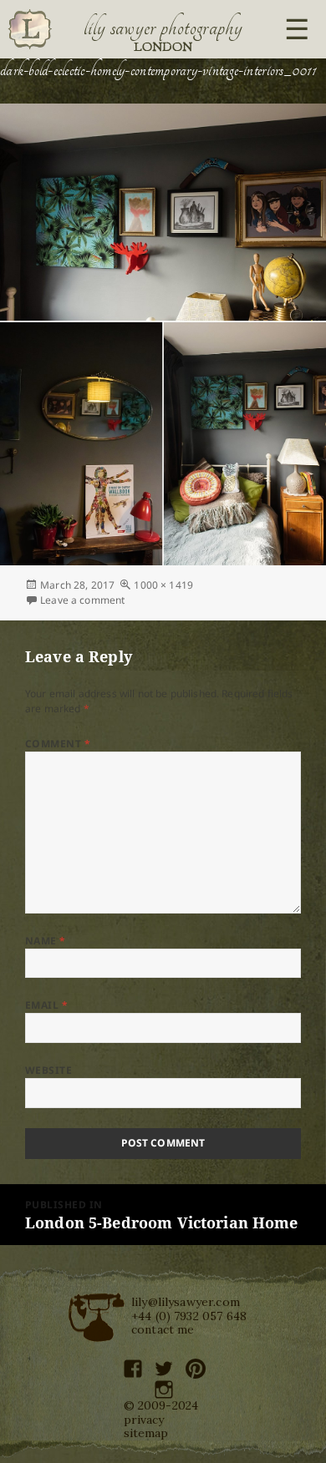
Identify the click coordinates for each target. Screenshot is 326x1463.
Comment (57, 744)
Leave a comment (82, 600)
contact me (163, 1329)
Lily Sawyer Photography (163, 28)
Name (45, 941)
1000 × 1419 (163, 585)
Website (48, 1070)
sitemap (146, 1432)
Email (46, 1005)
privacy (144, 1419)
